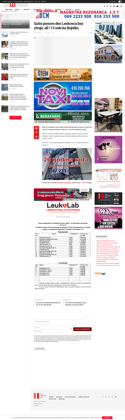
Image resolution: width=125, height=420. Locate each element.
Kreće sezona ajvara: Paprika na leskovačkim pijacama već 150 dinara (19, 76)
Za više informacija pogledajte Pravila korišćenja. (46, 341)
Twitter (83, 182)
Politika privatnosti (28, 1)
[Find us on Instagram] (110, 6)
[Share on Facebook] (36, 128)
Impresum (10, 1)
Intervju (58, 9)
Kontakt (5, 1)
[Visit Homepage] (16, 4)
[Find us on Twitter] (107, 6)
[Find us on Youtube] (117, 6)
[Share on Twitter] (36, 132)
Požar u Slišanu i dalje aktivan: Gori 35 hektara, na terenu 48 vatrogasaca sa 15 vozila (19, 65)
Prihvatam (107, 417)
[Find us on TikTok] (114, 6)
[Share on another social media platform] (36, 137)
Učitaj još (15, 117)
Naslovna (8, 9)
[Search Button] (121, 6)
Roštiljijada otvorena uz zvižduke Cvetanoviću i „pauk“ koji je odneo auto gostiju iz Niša (106, 243)
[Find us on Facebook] (104, 6)
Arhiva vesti (37, 1)
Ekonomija (37, 9)
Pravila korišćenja (18, 1)
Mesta (17, 9)
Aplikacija (43, 1)
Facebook (59, 182)
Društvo (27, 9)
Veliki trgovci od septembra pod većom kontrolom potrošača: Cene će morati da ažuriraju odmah (19, 55)
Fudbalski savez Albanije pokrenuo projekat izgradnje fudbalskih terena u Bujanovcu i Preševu (19, 108)
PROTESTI (48, 9)
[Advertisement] (78, 373)
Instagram (67, 182)
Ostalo (77, 9)
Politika (68, 9)
